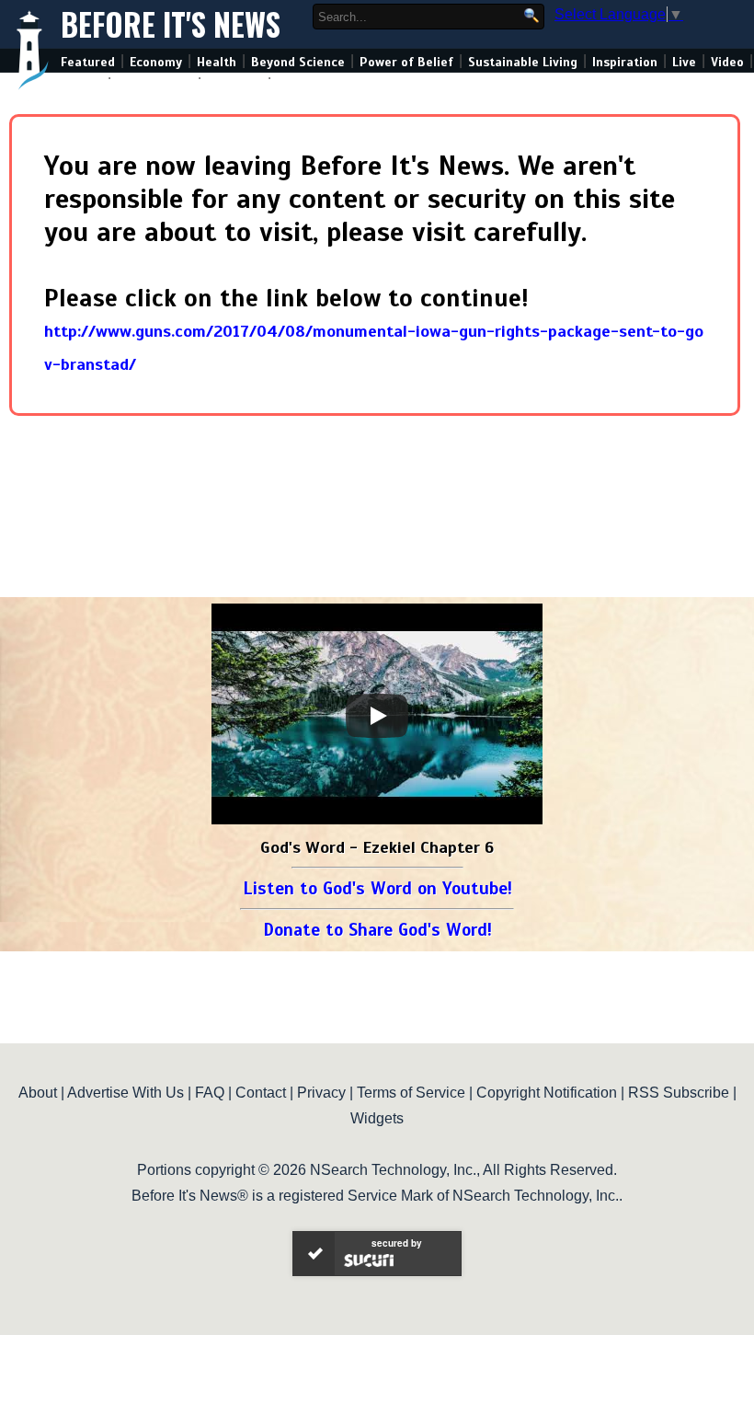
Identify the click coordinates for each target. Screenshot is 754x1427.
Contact (260, 1092)
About (37, 1092)
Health (216, 62)
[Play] (377, 716)
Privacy (321, 1092)
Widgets (377, 1118)
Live (684, 62)
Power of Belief (406, 62)
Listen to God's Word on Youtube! (377, 888)
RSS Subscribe (678, 1092)
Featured (88, 62)
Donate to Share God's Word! (377, 929)
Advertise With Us (125, 1092)
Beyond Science (298, 62)
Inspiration (624, 62)
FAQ (209, 1092)
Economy (156, 62)
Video (727, 62)
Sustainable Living (522, 62)
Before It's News (170, 24)
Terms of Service (411, 1092)
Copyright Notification (546, 1092)
